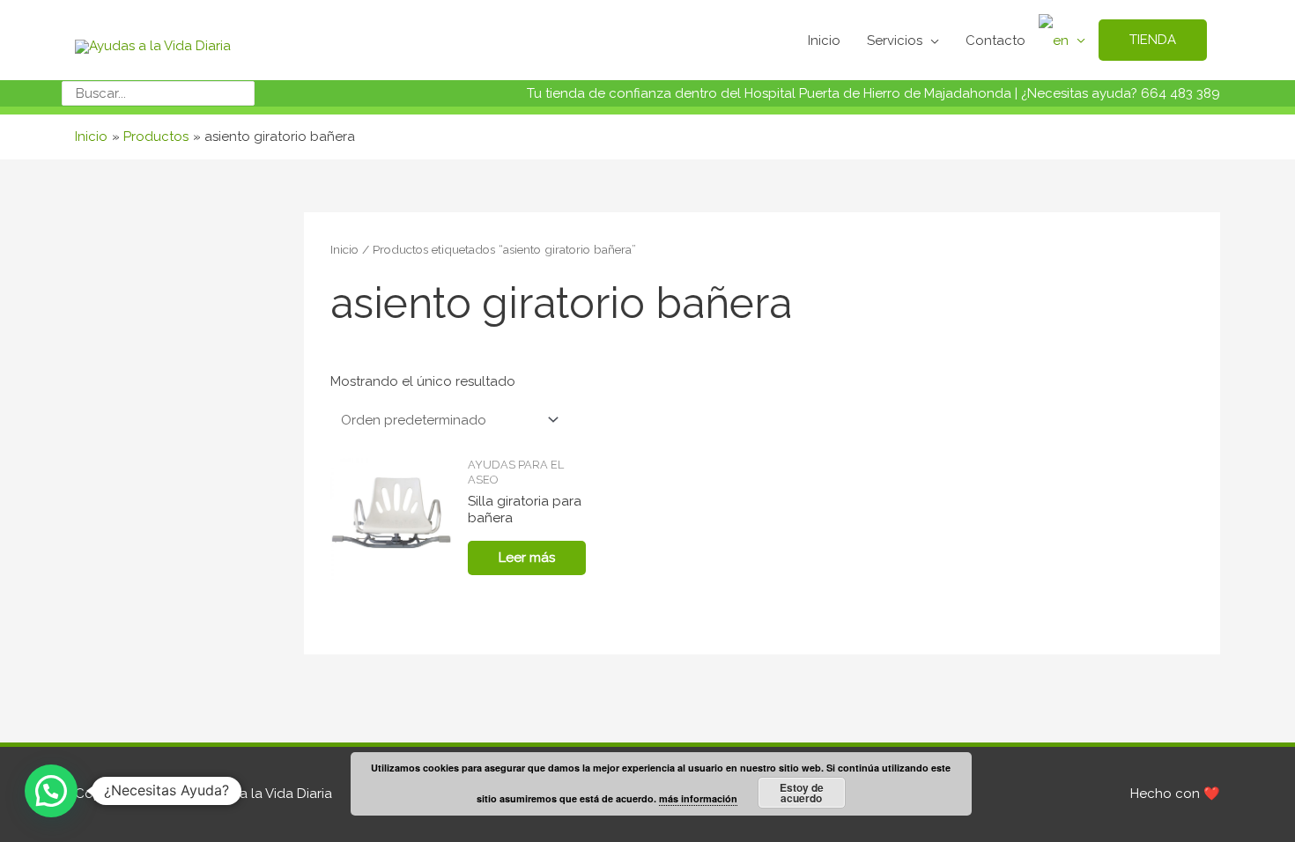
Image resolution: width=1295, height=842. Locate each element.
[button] (51, 790)
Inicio (344, 249)
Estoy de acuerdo (802, 792)
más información (698, 798)
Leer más (527, 557)
